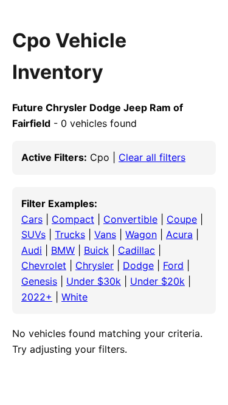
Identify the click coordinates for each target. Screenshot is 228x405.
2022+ (36, 297)
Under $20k (157, 281)
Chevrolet (43, 265)
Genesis (39, 281)
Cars (32, 219)
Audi (31, 250)
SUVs (33, 234)
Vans (105, 234)
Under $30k (93, 281)
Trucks (70, 234)
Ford (173, 265)
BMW (63, 250)
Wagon (141, 234)
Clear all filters (152, 157)
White (74, 297)
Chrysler (94, 265)
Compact (73, 219)
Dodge (138, 265)
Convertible (130, 219)
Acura (179, 234)
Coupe (182, 219)
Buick (96, 250)
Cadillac (136, 250)
